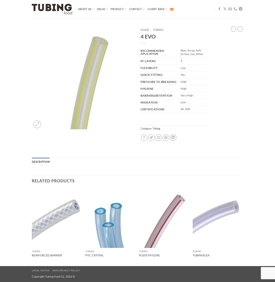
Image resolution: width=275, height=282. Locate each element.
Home (145, 29)
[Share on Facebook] (144, 137)
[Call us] (235, 9)
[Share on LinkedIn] (173, 137)
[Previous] (32, 226)
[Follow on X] (224, 9)
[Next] (242, 226)
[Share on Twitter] (151, 137)
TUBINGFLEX (201, 255)
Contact (135, 9)
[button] (37, 124)
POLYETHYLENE (149, 255)
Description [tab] (41, 161)
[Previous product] (240, 29)
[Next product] (233, 29)
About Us (84, 9)
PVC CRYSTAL (94, 255)
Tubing (158, 29)
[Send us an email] (230, 9)
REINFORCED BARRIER (47, 255)
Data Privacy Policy (66, 270)
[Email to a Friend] (158, 137)
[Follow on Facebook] (219, 9)
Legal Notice (41, 270)
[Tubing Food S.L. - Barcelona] (52, 9)
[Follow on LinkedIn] (240, 9)
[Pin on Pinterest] (166, 137)
